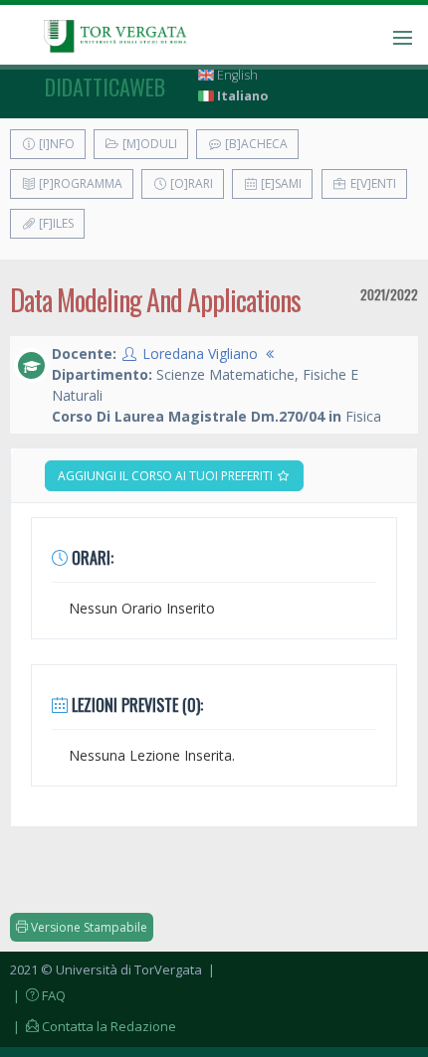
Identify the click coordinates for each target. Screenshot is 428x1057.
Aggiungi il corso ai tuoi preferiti (167, 475)
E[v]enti (371, 183)
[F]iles (55, 223)
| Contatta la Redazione (93, 1026)
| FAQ (38, 995)
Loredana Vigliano (200, 353)
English (236, 75)
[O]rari (190, 183)
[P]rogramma (79, 183)
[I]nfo (55, 143)
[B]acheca (255, 143)
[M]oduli (148, 143)
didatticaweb (105, 86)
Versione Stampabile (87, 927)
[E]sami (280, 183)
